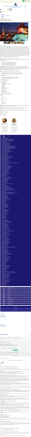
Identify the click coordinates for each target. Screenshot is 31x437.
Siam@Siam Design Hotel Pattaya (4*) (6, 187)
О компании (6, 6)
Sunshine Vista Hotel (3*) (5, 276)
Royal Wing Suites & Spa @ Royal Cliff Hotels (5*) (8, 148)
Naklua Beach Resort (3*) (5, 244)
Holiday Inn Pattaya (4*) (5, 174)
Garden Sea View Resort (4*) (5, 171)
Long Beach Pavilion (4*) (5, 179)
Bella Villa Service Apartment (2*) (6, 281)
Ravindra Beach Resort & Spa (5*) (6, 145)
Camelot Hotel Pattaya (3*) (5, 205)
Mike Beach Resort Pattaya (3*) (6, 242)
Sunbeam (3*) (3, 273)
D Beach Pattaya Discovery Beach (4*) (7, 166)
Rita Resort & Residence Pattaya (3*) (6, 256)
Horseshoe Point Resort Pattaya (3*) (6, 229)
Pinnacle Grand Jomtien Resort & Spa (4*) (7, 183)
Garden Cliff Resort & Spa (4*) (5, 170)
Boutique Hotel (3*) (4, 203)
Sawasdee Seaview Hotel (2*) (5, 284)
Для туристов (10, 6)
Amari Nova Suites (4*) (5, 155)
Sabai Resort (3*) (4, 263)
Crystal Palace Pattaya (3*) (5, 210)
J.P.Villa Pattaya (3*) (4, 233)
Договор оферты (3, 348)
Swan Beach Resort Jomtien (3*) (6, 277)
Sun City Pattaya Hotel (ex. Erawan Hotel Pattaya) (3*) (9, 272)
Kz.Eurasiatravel (15, 4)
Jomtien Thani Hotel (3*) (5, 238)
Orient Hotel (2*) (4, 283)
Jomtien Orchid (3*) (4, 236)
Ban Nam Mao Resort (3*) (5, 196)
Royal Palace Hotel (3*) (5, 259)
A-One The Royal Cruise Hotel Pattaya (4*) (7, 151)
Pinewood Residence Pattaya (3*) (6, 253)
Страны (14, 6)
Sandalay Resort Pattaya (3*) (5, 265)
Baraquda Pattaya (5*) (4, 137)
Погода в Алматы (2, 315)
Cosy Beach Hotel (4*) (4, 165)
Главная (3, 14)
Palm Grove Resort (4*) (5, 182)
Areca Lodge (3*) (4, 194)
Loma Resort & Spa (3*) (5, 240)
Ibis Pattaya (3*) (4, 230)
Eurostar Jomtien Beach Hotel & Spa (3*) (7, 221)
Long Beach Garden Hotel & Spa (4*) (6, 178)
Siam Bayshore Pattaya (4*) (5, 186)
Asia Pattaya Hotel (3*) (4, 195)
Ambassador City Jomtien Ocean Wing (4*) (7, 156)
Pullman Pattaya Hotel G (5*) (5, 144)
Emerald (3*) (3, 219)
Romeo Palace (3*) (4, 257)
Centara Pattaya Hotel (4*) (5, 163)
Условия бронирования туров (15, 7)
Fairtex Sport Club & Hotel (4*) (5, 169)
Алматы (3, 313)
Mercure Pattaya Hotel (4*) (5, 180)
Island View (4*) (4, 176)
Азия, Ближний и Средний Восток (6, 15)
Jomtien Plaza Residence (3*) (5, 237)
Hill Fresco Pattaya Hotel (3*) (5, 228)
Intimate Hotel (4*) (4, 175)
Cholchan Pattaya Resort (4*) (5, 164)
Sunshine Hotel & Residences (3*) (6, 275)
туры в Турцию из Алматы (6, 345)
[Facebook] (17, 350)
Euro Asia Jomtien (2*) (4, 282)
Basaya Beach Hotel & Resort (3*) (6, 198)
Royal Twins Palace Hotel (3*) (5, 260)
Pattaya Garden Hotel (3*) (5, 250)
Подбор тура (25, 6)
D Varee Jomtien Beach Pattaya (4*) (6, 167)
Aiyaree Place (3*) (4, 191)
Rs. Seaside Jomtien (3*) (5, 261)
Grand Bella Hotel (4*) (4, 172)
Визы (17, 6)
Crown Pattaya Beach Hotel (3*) (6, 209)
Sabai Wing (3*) (4, 264)
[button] (7, 42)
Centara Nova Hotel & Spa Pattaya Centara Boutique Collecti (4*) (10, 162)
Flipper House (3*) (4, 223)
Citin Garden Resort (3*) (5, 207)
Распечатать (29, 21)
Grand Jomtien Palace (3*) (5, 226)
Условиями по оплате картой (9, 429)
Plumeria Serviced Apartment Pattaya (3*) (7, 254)
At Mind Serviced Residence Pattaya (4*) (7, 157)
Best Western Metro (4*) (5, 160)
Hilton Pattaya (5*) (4, 142)
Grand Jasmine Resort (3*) (5, 225)
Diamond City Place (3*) (5, 211)
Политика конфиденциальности (12, 348)
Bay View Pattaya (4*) (4, 159)
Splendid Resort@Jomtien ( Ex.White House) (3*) (8, 271)
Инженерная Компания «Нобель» (13, 352)
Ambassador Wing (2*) (4, 280)
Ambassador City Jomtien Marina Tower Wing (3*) (8, 193)
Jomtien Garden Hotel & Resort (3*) (6, 234)
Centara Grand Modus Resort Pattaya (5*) (7, 139)
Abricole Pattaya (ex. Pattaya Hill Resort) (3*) (7, 189)
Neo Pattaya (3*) (4, 246)
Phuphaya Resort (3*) (4, 251)
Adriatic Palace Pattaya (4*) (5, 152)
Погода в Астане (2, 324)
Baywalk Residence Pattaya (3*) (6, 199)
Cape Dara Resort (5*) (4, 138)
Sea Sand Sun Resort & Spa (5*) (6, 149)
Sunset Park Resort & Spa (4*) (5, 188)
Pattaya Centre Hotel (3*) (5, 249)
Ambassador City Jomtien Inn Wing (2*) (7, 279)
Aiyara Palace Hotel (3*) (5, 190)
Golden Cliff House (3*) (5, 224)
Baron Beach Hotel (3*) (5, 197)
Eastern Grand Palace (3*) (5, 214)
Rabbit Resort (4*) (4, 184)
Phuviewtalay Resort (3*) (5, 252)
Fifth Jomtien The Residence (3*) (6, 222)
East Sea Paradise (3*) (5, 213)
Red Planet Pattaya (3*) (5, 255)
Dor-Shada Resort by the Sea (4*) (6, 168)
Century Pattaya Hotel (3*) (5, 206)
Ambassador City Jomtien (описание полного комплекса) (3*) (10, 192)
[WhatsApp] (13, 350)
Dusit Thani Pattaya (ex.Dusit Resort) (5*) (7, 141)
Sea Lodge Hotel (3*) (4, 267)
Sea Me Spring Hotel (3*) (5, 268)
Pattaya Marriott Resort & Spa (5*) (6, 143)
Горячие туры (20, 6)
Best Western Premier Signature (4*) (6, 161)
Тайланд (3, 16)
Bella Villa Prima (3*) (4, 201)
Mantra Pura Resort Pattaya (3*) (6, 241)
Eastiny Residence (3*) (5, 217)
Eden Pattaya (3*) (4, 218)
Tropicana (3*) (3, 278)
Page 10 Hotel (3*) (4, 248)
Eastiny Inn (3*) (4, 215)
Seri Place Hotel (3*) (4, 269)
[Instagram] (15, 350)
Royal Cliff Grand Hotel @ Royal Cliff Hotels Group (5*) (9, 147)
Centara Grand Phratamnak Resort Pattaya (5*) (8, 140)
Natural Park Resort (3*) (5, 245)
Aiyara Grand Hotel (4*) (5, 153)
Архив (29, 334)
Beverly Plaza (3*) (4, 202)
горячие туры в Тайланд (13, 345)
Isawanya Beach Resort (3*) (5, 232)
